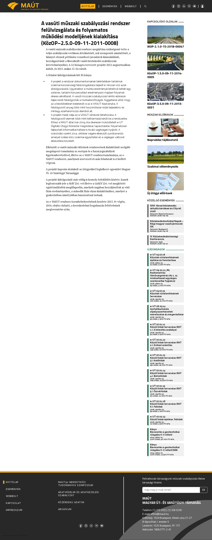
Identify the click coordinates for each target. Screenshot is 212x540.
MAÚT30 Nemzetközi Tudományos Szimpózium (75, 484)
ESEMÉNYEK (110, 6)
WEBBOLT (131, 6)
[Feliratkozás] (203, 490)
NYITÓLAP (88, 6)
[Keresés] (145, 6)
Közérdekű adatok (71, 502)
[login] (205, 6)
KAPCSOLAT (13, 503)
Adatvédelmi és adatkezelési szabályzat (78, 494)
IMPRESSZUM (14, 510)
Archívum (65, 509)
